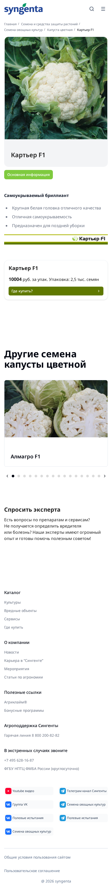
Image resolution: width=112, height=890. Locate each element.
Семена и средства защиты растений (49, 24)
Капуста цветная (60, 30)
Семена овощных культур (23, 30)
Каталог (12, 592)
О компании (16, 642)
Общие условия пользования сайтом (37, 857)
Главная (10, 24)
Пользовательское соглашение (32, 870)
